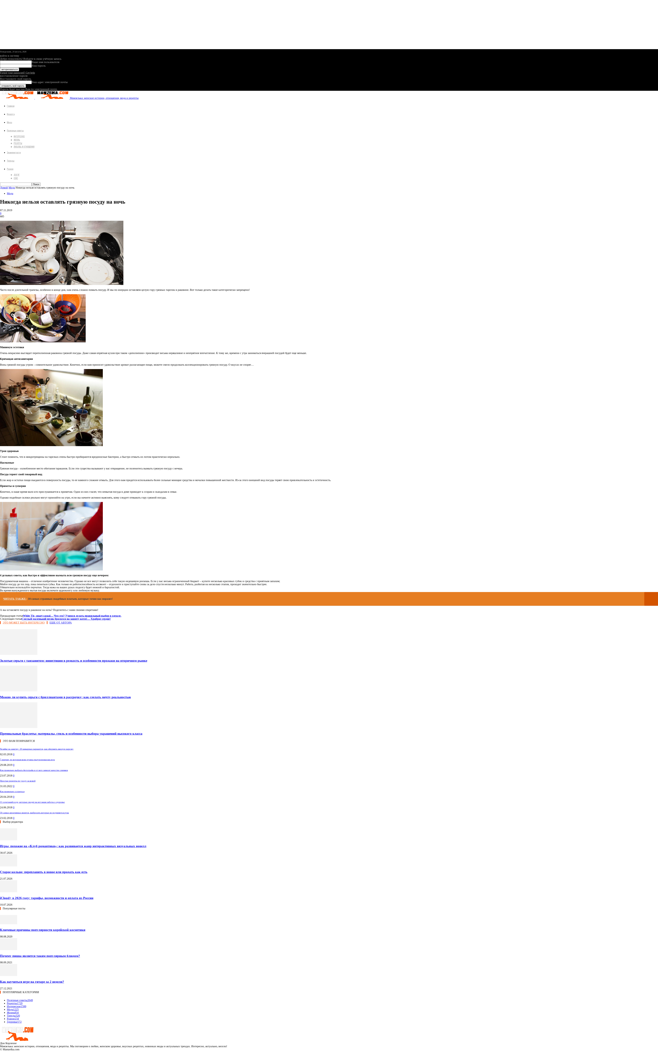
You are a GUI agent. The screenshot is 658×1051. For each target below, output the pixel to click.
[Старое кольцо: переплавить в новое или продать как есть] (8, 865)
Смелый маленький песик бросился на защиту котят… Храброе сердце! (66, 618)
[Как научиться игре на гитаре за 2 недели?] (8, 975)
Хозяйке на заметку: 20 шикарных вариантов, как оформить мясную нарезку (37, 749)
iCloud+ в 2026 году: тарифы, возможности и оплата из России (46, 898)
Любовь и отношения (24, 146)
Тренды (10, 160)
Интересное (19, 136)
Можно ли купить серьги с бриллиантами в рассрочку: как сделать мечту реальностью (65, 697)
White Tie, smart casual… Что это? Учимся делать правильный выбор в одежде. (72, 615)
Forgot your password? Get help (17, 72)
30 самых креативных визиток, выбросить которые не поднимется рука (34, 812)
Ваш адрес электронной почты (50, 82)
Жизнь (17, 139)
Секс (16, 178)
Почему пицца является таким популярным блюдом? (40, 956)
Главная (10, 106)
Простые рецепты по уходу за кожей (17, 781)
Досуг (17, 174)
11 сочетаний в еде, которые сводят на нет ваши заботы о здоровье (32, 802)
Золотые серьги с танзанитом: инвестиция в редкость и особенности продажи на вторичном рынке (73, 660)
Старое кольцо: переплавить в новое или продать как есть (43, 872)
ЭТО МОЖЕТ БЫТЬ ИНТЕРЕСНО (24, 622)
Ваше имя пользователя (45, 62)
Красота (11, 114)
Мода (9, 122)
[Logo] (17, 98)
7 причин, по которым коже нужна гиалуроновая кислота (27, 759)
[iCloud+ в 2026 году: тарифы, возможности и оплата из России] (8, 891)
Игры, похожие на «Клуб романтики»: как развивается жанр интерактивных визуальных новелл (73, 846)
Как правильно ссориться (12, 791)
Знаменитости (14, 152)
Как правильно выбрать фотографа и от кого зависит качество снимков (34, 770)
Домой (4, 187)
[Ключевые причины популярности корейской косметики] (8, 923)
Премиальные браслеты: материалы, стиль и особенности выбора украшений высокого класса (71, 733)
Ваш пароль (39, 65)
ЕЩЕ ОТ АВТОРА (61, 622)
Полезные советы (15, 130)
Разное (10, 169)
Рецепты (18, 143)
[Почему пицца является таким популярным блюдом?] (8, 949)
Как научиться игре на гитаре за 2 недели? (32, 982)
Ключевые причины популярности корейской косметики (42, 930)
